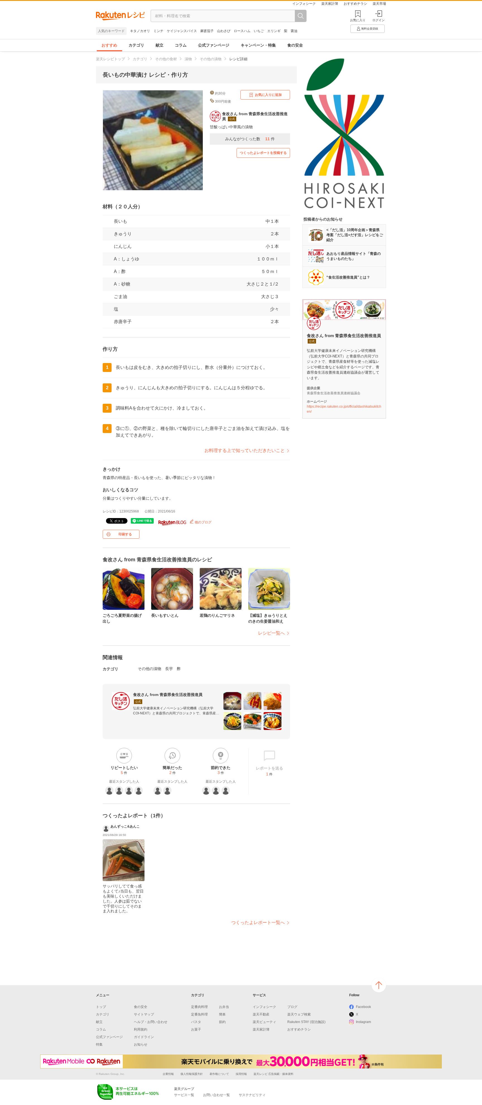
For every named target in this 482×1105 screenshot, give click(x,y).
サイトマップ (144, 1014)
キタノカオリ (140, 31)
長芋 (169, 668)
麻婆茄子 (207, 31)
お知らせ (140, 1044)
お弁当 (224, 1007)
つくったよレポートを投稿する (263, 153)
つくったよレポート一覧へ (258, 922)
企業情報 (168, 1073)
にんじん (123, 246)
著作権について (219, 1073)
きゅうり (123, 233)
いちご (259, 31)
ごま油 (120, 296)
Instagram (363, 1022)
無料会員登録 (369, 28)
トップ (101, 1007)
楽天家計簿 (329, 4)
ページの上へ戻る (379, 985)
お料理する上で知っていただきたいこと (244, 450)
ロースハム (242, 31)
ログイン (378, 20)
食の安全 (295, 45)
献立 (159, 45)
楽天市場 (379, 4)
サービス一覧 (184, 1095)
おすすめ (109, 45)
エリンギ (274, 31)
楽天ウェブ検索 (299, 1014)
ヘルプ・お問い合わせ (150, 1022)
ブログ (292, 1007)
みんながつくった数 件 (250, 139)
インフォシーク (304, 4)
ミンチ (158, 31)
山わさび (223, 31)
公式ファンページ (213, 45)
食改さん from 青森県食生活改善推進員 (168, 694)
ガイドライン (144, 1037)
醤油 (294, 31)
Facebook (363, 1007)
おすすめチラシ (355, 4)
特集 (99, 1044)
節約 (222, 1022)
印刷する (125, 534)
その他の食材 (166, 59)
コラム (181, 45)
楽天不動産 (261, 1014)
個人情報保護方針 (191, 1073)
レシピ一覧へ (271, 633)
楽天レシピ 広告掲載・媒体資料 (273, 1073)
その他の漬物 (210, 59)
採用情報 (241, 1073)
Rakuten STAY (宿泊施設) (306, 1022)
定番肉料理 (199, 1007)
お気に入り (357, 20)
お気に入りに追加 (268, 95)
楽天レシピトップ (110, 59)
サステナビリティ (252, 1095)
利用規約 (140, 1029)
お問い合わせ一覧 (216, 1095)
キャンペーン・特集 (258, 45)
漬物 (188, 59)
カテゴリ (136, 45)
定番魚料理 (199, 1014)
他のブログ (202, 522)
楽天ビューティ (264, 1022)
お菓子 (196, 1029)
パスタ (196, 1022)
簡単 (222, 1014)
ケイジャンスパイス (182, 31)
